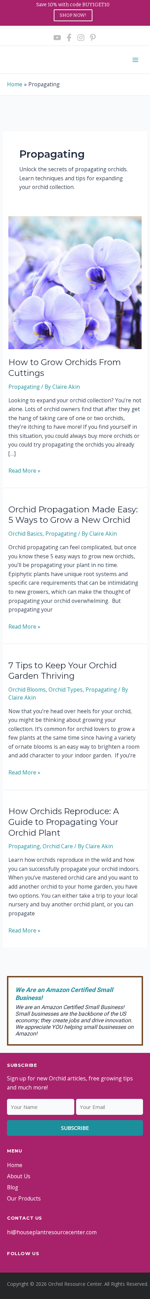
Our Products (24, 1198)
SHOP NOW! (73, 15)
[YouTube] (57, 37)
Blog (12, 1187)
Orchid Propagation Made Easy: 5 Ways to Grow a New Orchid (73, 514)
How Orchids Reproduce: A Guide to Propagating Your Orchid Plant (63, 822)
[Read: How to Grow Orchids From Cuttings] (75, 282)
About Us (18, 1176)
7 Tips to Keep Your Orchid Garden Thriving (62, 670)
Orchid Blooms (27, 689)
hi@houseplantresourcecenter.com (52, 1232)
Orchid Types (65, 689)
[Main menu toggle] (135, 59)
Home (14, 1165)
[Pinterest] (93, 37)
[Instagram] (81, 37)
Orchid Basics (25, 533)
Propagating (24, 387)
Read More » (24, 470)
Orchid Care (58, 846)
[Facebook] (69, 37)
